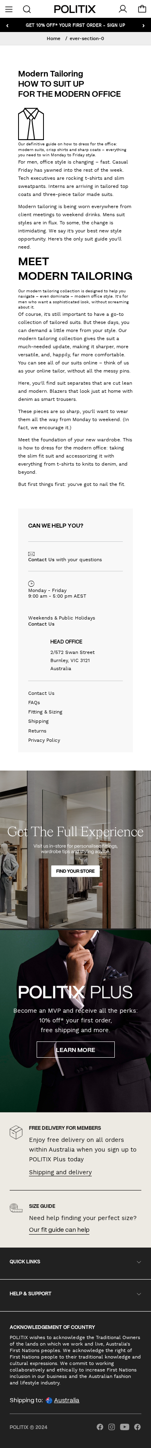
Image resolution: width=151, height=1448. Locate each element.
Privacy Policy (44, 740)
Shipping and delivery (60, 1172)
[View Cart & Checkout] (142, 11)
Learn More (75, 1050)
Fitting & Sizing (45, 712)
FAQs (34, 702)
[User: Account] (123, 9)
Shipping (38, 721)
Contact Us (41, 559)
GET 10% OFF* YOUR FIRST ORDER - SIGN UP (75, 25)
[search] (27, 8)
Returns (37, 731)
